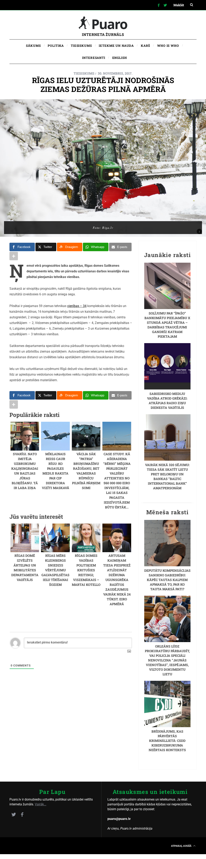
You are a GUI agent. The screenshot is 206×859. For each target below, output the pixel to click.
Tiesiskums (84, 73)
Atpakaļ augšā (181, 845)
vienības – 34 (77, 306)
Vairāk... (40, 804)
